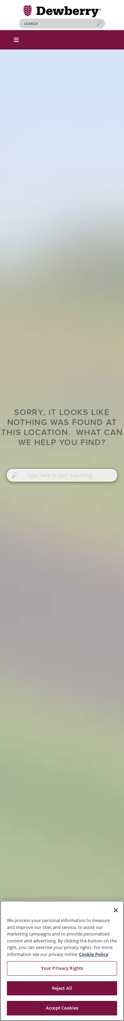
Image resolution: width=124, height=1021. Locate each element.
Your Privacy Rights (62, 968)
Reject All (62, 988)
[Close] (115, 910)
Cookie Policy (93, 954)
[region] (62, 961)
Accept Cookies (62, 1008)
